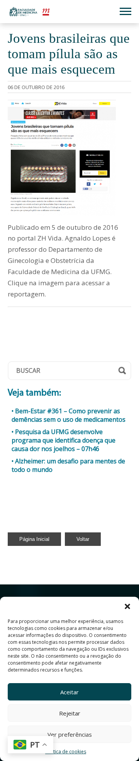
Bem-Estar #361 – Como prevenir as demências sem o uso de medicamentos (68, 415)
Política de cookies (65, 751)
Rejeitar (69, 713)
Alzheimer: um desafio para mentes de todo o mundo (68, 465)
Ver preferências (69, 734)
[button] (127, 606)
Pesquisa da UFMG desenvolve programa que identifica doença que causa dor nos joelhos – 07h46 (63, 440)
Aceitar (69, 692)
